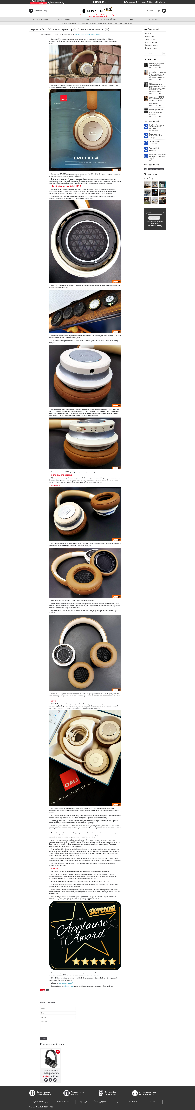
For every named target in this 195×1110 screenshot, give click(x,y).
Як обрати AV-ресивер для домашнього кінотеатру (156, 126)
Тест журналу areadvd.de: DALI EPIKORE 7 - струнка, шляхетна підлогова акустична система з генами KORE (157, 74)
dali (145, 169)
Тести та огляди (150, 39)
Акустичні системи (151, 42)
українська (108, 2)
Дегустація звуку (40, 1102)
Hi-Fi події (148, 33)
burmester (159, 169)
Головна (64, 23)
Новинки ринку (150, 36)
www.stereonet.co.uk (66, 983)
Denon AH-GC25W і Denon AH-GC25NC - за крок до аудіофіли (157, 156)
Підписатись (154, 218)
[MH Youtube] (97, 3)
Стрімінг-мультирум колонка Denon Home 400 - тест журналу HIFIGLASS (156, 111)
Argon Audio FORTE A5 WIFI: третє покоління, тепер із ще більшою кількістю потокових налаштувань (156, 100)
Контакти (133, 1102)
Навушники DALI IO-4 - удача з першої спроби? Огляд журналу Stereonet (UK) (107, 23)
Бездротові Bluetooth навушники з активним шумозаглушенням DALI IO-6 (51, 1072)
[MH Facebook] (94, 3)
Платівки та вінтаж (151, 48)
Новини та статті (74, 23)
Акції (116, 1102)
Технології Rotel (154, 141)
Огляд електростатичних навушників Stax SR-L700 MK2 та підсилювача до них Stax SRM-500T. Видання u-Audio (157, 87)
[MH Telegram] (103, 3)
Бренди (83, 1102)
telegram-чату (69, 986)
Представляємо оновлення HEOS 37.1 (156, 134)
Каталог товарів (64, 1102)
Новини (152, 1102)
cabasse (151, 169)
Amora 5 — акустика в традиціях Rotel (156, 64)
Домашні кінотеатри (151, 45)
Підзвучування (100, 1102)
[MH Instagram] (100, 3)
